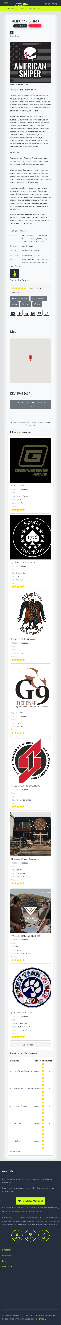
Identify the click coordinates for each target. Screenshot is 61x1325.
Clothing (37, 262)
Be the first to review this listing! (32, 404)
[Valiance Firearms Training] (30, 926)
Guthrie (19, 870)
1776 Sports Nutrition (23, 1071)
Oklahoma (21, 873)
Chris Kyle (31, 259)
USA (21, 503)
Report (25, 304)
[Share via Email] (13, 313)
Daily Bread (19, 1123)
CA (18, 576)
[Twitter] (49, 4)
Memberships (7, 1255)
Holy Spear (14, 36)
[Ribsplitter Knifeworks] (30, 627)
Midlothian (41, 238)
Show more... (28, 1045)
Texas (24, 241)
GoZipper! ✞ (41, 1318)
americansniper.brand (31, 255)
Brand (44, 262)
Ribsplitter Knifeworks (23, 1088)
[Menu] (6, 3)
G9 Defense (19, 1141)
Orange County (22, 573)
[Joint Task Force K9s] (30, 1002)
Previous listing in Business (23, 422)
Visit (14, 304)
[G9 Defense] (30, 701)
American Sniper (43, 259)
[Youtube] (53, 4)
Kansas (20, 649)
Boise (18, 946)
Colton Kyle (27, 262)
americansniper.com (30, 250)
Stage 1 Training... (21, 1106)
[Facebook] (46, 4)
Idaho (19, 499)
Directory (6, 1249)
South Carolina (23, 1027)
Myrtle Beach (21, 1023)
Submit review (19, 298)
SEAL (24, 259)
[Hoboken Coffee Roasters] (30, 849)
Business (24, 489)
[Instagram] (56, 4)
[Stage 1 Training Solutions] (30, 774)
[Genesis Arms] (30, 475)
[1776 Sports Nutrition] (30, 552)
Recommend (38, 298)
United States (33, 241)
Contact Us (7, 1266)
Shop (4, 1261)
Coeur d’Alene (22, 496)
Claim (37, 304)
